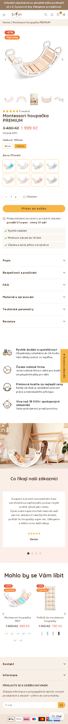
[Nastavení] (63, 14)
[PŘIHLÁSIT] (61, 705)
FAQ (6, 285)
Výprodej (12, 37)
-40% (8, 586)
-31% (40, 586)
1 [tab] (28, 553)
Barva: (11, 155)
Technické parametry (18, 309)
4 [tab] (40, 553)
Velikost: (12, 140)
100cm (20, 146)
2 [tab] (32, 553)
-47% (9, 32)
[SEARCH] (46, 14)
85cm (8, 146)
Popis (7, 260)
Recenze (9, 321)
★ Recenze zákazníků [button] (64, 366)
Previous (5, 59)
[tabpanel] (34, 519)
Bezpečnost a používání (20, 272)
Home (6, 22)
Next (62, 59)
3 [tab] (36, 553)
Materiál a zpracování (18, 297)
